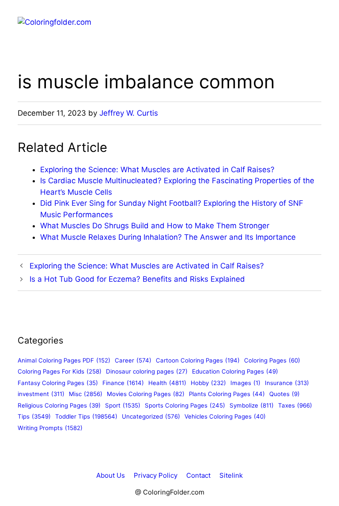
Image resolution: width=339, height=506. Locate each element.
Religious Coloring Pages (59, 405)
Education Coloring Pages (235, 371)
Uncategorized (151, 416)
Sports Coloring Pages (185, 405)
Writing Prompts (50, 427)
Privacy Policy (155, 475)
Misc (85, 393)
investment (41, 393)
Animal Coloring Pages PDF (64, 360)
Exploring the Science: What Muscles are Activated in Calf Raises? (157, 169)
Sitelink (231, 475)
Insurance (287, 382)
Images (245, 382)
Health (167, 382)
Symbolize (252, 405)
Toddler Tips (86, 416)
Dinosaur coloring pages (147, 371)
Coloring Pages (272, 360)
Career (133, 360)
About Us (110, 475)
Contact (198, 475)
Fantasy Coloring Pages (58, 382)
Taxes (295, 405)
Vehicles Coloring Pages (225, 416)
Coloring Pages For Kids (60, 371)
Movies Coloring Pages (146, 393)
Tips (34, 416)
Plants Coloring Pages (227, 393)
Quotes (284, 393)
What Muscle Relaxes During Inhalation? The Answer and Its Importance (168, 237)
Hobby (208, 382)
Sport (122, 405)
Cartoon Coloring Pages (198, 360)
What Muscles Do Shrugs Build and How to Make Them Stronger (154, 225)
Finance (123, 382)
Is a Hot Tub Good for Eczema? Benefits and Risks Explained (137, 279)
